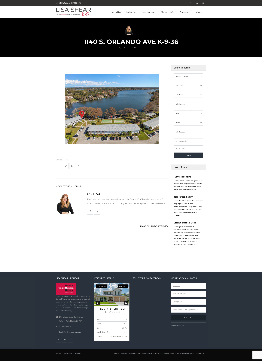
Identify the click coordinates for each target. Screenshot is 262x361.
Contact (199, 12)
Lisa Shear (124, 48)
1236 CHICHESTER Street (112, 309)
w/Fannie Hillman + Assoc (152, 353)
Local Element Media (186, 353)
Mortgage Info (167, 12)
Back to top (200, 353)
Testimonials (184, 12)
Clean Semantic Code (185, 223)
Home (58, 353)
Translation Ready (183, 197)
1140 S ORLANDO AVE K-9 (153, 226)
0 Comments (138, 48)
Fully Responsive (182, 177)
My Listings (131, 12)
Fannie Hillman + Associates (69, 308)
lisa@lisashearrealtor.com (70, 332)
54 (125, 332)
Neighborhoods (148, 12)
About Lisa (116, 12)
